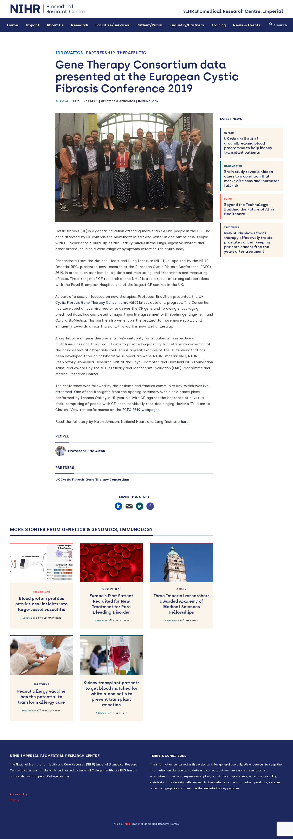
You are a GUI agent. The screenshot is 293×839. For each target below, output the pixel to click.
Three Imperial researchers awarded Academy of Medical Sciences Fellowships (181, 601)
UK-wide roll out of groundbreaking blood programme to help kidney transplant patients (248, 143)
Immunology (148, 101)
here (184, 421)
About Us (55, 25)
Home (12, 25)
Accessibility (18, 794)
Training (219, 25)
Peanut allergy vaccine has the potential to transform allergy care (41, 694)
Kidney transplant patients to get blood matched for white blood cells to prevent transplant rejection (111, 693)
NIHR (128, 824)
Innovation (69, 52)
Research (79, 25)
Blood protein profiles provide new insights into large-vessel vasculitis (41, 601)
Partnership (100, 52)
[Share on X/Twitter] (140, 506)
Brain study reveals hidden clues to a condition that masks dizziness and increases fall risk (251, 176)
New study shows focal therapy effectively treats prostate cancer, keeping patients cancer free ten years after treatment (248, 240)
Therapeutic (131, 52)
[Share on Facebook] (150, 506)
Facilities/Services (112, 25)
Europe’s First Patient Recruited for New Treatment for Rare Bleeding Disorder (111, 601)
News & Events (246, 25)
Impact (32, 25)
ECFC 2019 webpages (140, 409)
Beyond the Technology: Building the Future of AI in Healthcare (249, 207)
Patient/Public (149, 25)
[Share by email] (129, 506)
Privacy (15, 800)
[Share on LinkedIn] (118, 506)
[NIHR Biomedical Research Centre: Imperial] (47, 9)
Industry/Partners (187, 25)
